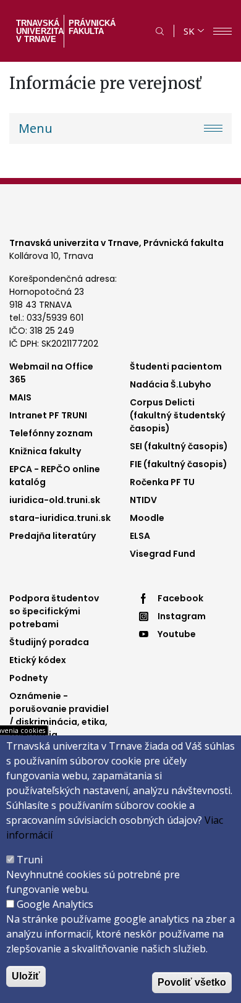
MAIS (20, 397)
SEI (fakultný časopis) (179, 446)
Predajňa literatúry (52, 536)
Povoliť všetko (192, 982)
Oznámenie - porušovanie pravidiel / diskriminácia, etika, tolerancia (59, 715)
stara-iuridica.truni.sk (60, 518)
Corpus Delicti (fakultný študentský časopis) (178, 415)
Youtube (177, 634)
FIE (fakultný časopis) (178, 464)
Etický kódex (37, 660)
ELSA (140, 536)
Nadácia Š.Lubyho (170, 384)
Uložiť (26, 976)
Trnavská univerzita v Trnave (38, 31)
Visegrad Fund (162, 554)
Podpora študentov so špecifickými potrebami (54, 611)
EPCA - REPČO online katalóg (54, 475)
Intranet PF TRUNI (48, 415)
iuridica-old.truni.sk (54, 500)
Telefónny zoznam (51, 433)
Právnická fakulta (92, 27)
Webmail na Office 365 (51, 373)
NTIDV (143, 500)
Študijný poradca (49, 642)
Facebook (180, 598)
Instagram (182, 616)
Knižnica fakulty (45, 451)
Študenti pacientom (176, 366)
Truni (30, 859)
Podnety (28, 678)
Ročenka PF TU (162, 482)
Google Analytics (55, 904)
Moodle (147, 518)
